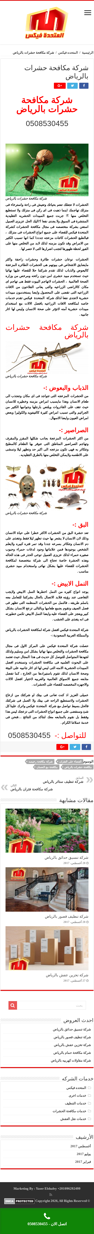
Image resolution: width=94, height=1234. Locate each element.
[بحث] (13, 1005)
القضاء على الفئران (70, 761)
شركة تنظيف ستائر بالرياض (63, 780)
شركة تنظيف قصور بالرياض (66, 916)
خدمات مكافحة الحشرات (69, 1111)
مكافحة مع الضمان (47, 767)
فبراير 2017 (83, 1162)
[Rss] (51, 1195)
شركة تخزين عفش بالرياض (67, 975)
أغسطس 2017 (80, 1146)
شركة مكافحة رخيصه (41, 761)
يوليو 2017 (84, 1154)
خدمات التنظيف (75, 1103)
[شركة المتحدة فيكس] (47, 21)
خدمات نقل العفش (73, 1119)
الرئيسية (87, 52)
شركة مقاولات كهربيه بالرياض (71, 1060)
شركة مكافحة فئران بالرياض (32, 787)
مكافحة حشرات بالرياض (78, 767)
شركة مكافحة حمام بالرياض (72, 1053)
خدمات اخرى (77, 1095)
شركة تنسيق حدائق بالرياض (66, 857)
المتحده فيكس (68, 52)
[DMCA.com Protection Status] (19, 1201)
